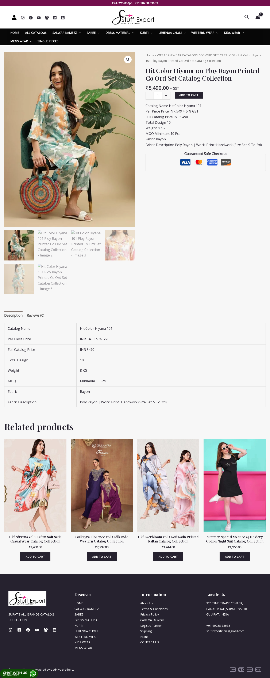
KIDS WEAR (232, 33)
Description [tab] (13, 315)
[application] (79, 32)
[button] (128, 59)
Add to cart (188, 95)
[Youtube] (37, 630)
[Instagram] (23, 18)
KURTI (144, 33)
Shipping (146, 631)
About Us (146, 603)
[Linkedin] (55, 18)
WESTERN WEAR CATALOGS (177, 55)
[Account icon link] (14, 17)
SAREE (91, 33)
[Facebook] (31, 18)
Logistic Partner (151, 626)
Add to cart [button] (35, 557)
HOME (14, 33)
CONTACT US (149, 642)
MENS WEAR (19, 41)
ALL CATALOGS (36, 33)
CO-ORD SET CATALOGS (217, 55)
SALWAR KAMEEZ (65, 33)
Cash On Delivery (152, 620)
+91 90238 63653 (146, 3)
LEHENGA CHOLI (170, 33)
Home (150, 55)
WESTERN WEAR (202, 33)
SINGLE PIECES (48, 41)
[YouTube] (39, 18)
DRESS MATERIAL (117, 33)
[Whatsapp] (47, 18)
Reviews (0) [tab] (35, 315)
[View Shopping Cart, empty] (258, 17)
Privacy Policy (149, 614)
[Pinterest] (63, 18)
